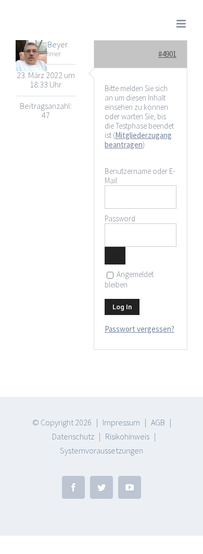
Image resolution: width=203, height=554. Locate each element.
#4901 (167, 54)
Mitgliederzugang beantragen (138, 139)
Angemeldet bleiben (129, 279)
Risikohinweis (127, 436)
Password (120, 218)
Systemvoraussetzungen (101, 450)
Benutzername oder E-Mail (140, 175)
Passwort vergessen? (139, 329)
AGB (158, 422)
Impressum (121, 422)
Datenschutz (73, 436)
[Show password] (115, 256)
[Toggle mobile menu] (181, 23)
